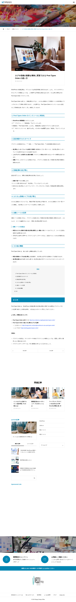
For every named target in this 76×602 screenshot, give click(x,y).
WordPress (42, 421)
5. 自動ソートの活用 (20, 285)
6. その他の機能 (19, 288)
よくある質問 (47, 595)
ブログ (54, 595)
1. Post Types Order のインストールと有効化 (25, 273)
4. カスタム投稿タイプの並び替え (23, 282)
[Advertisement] (38, 367)
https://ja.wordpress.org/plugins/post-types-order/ (42, 320)
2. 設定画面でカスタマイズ (21, 276)
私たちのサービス (30, 595)
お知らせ (41, 425)
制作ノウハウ (42, 430)
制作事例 (39, 595)
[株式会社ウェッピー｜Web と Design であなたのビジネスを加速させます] (6, 2)
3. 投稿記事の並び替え (20, 279)
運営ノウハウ (18, 69)
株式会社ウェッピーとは (17, 595)
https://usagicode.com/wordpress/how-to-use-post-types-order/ (38, 325)
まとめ (15, 291)
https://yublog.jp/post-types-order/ (29, 328)
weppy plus (62, 595)
